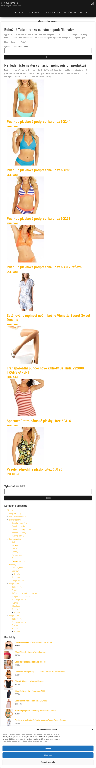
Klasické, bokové (18, 568)
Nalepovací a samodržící (21, 596)
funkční (17, 574)
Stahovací (16, 577)
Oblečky (15, 552)
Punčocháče (17, 555)
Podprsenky (34, 12)
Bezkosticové (17, 587)
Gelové (14, 590)
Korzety (15, 545)
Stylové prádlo (9, 2)
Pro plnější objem (19, 599)
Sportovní (15, 571)
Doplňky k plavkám (19, 523)
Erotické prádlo (15, 539)
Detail (15, 126)
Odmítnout (48, 755)
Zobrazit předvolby (48, 762)
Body (14, 542)
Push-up (15, 603)
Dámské (10, 510)
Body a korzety (52, 12)
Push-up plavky (18, 536)
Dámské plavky (15, 520)
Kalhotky (20, 12)
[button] (92, 729)
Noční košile (70, 12)
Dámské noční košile (17, 516)
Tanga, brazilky (18, 580)
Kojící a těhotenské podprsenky (24, 593)
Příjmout (48, 748)
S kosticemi (16, 606)
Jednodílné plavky (19, 532)
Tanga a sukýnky (18, 561)
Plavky (83, 12)
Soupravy (15, 558)
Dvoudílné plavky (18, 526)
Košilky (14, 548)
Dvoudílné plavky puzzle (21, 529)
